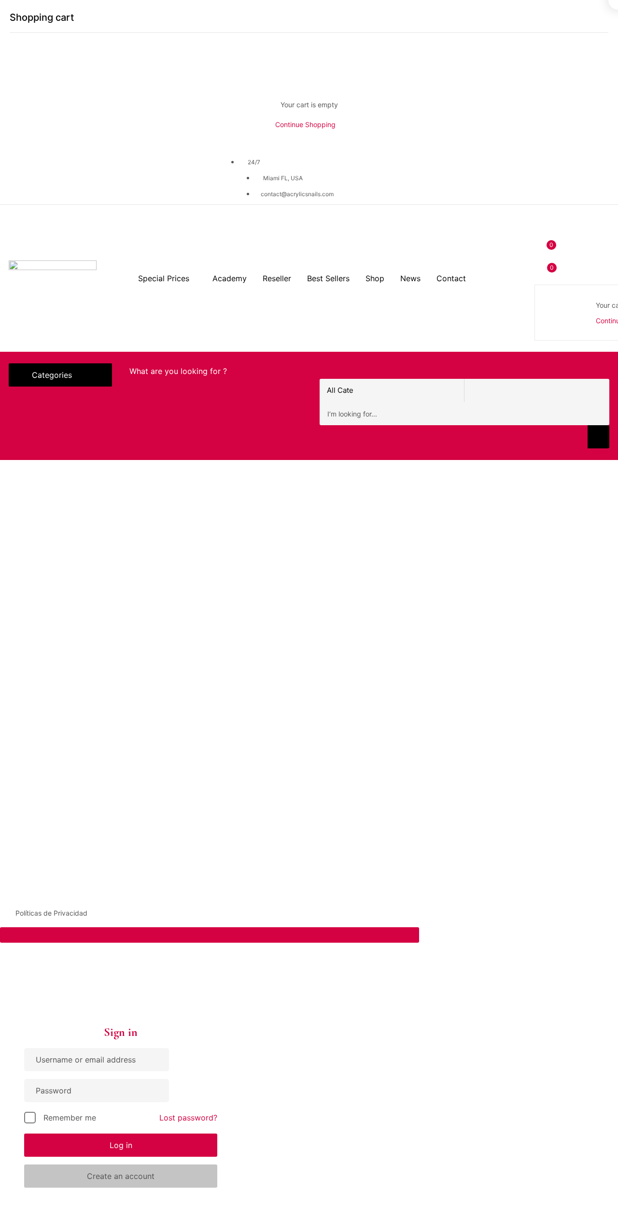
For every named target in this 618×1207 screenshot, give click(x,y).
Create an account (120, 1176)
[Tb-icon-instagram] (61, 175)
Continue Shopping (305, 124)
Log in (121, 1145)
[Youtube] (100, 175)
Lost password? (188, 1117)
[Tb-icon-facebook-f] (23, 175)
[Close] (604, 18)
